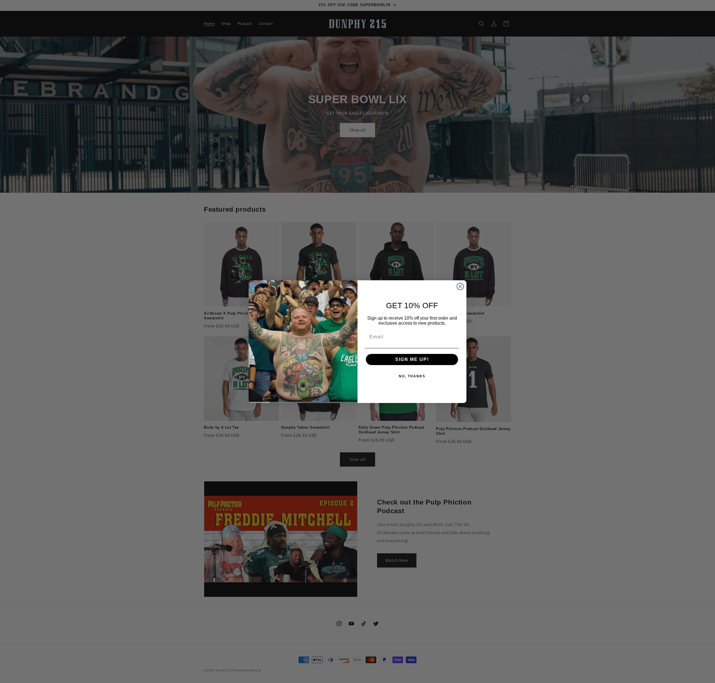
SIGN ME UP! (412, 359)
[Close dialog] (460, 286)
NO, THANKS (412, 376)
